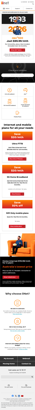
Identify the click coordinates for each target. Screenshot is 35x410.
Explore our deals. (23, 349)
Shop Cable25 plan (9, 277)
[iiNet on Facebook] (13, 396)
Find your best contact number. (17, 330)
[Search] (32, 377)
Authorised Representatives (24, 399)
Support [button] (17, 8)
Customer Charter (14, 398)
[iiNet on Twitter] (16, 396)
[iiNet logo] (5, 2)
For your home (9, 387)
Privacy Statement (14, 399)
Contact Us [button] (29, 8)
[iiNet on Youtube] (22, 396)
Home (5, 398)
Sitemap (8, 398)
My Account (9, 359)
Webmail (26, 359)
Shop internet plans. (17, 314)
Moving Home (9, 364)
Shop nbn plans (16, 50)
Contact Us (26, 364)
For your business (26, 387)
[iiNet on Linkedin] (19, 396)
